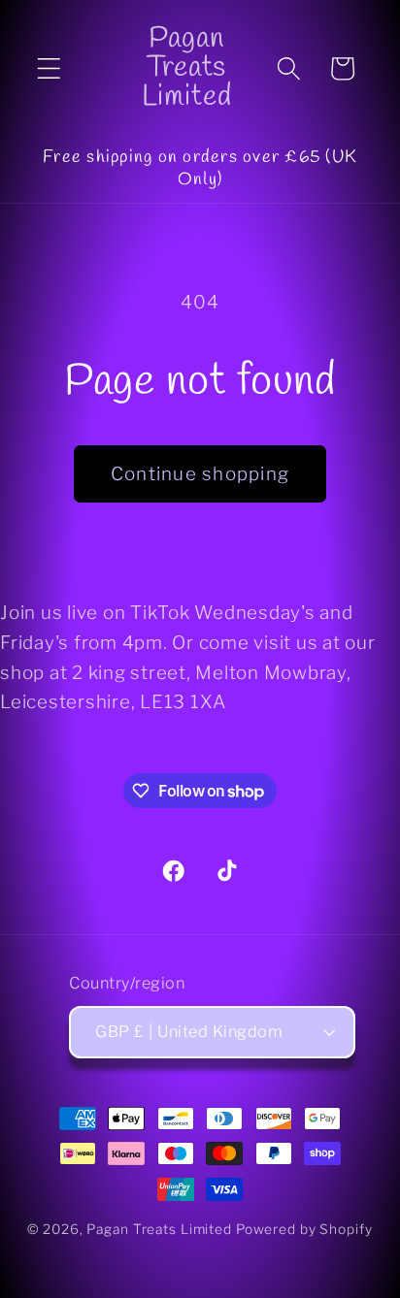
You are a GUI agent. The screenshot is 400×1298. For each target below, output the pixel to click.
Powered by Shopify (304, 1229)
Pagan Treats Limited (159, 1229)
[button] (49, 68)
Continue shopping (200, 474)
